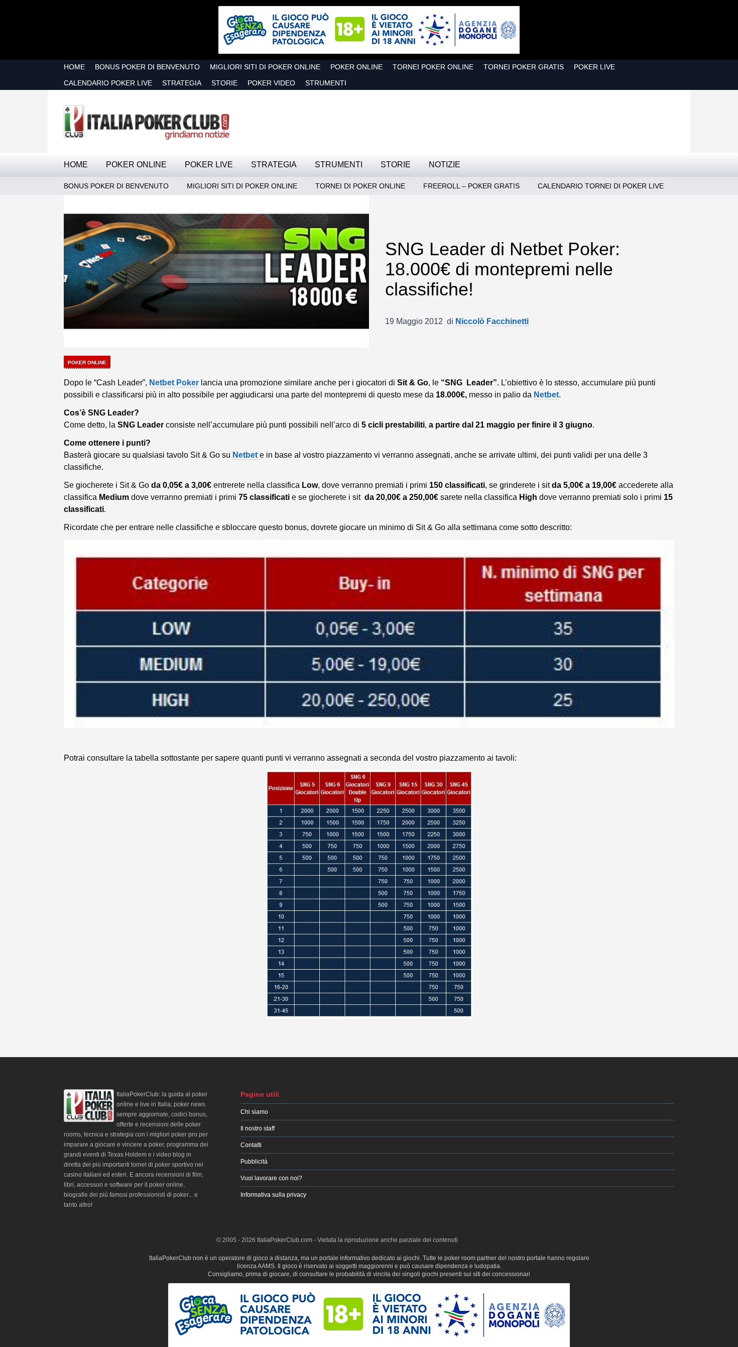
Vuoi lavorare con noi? (271, 1178)
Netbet (546, 394)
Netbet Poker (174, 382)
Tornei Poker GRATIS (523, 67)
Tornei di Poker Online (360, 186)
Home (74, 67)
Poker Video (271, 83)
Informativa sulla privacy (273, 1194)
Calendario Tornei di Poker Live (601, 186)
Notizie (444, 164)
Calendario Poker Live (108, 83)
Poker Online (356, 67)
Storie (224, 83)
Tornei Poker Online (433, 67)
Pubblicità (254, 1161)
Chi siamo (254, 1111)
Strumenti (325, 83)
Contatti (251, 1145)
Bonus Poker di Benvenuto (147, 67)
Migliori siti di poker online (265, 67)
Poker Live (594, 67)
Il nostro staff (257, 1128)
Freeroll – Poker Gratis (471, 186)
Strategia (181, 83)
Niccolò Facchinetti (492, 321)
